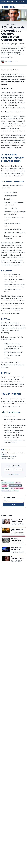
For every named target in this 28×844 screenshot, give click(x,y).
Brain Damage (5, 488)
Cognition (4, 485)
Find (13, 505)
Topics (7, 24)
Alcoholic (18, 482)
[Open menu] (24, 6)
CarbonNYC (22, 18)
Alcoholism (14, 24)
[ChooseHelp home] (8, 6)
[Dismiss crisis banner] (25, 2)
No (19, 469)
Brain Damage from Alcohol (15, 485)
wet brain (18, 140)
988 (12, 1)
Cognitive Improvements (7, 482)
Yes (10, 469)
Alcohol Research (19, 488)
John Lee (9, 61)
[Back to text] (13, 458)
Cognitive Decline (6, 490)
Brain (12, 488)
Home (2, 24)
